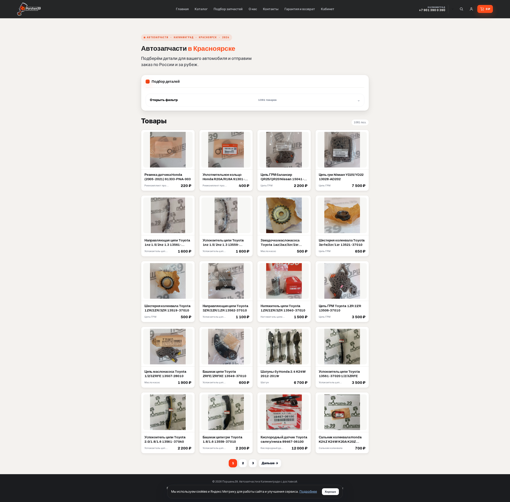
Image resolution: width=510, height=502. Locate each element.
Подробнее (308, 491)
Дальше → (270, 463)
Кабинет (327, 9)
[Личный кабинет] (471, 9)
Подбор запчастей (228, 9)
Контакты (271, 9)
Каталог (201, 9)
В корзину (182, 186)
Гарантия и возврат (299, 9)
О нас (253, 9)
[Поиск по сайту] (461, 9)
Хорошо (330, 491)
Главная (182, 9)
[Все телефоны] (452, 9)
